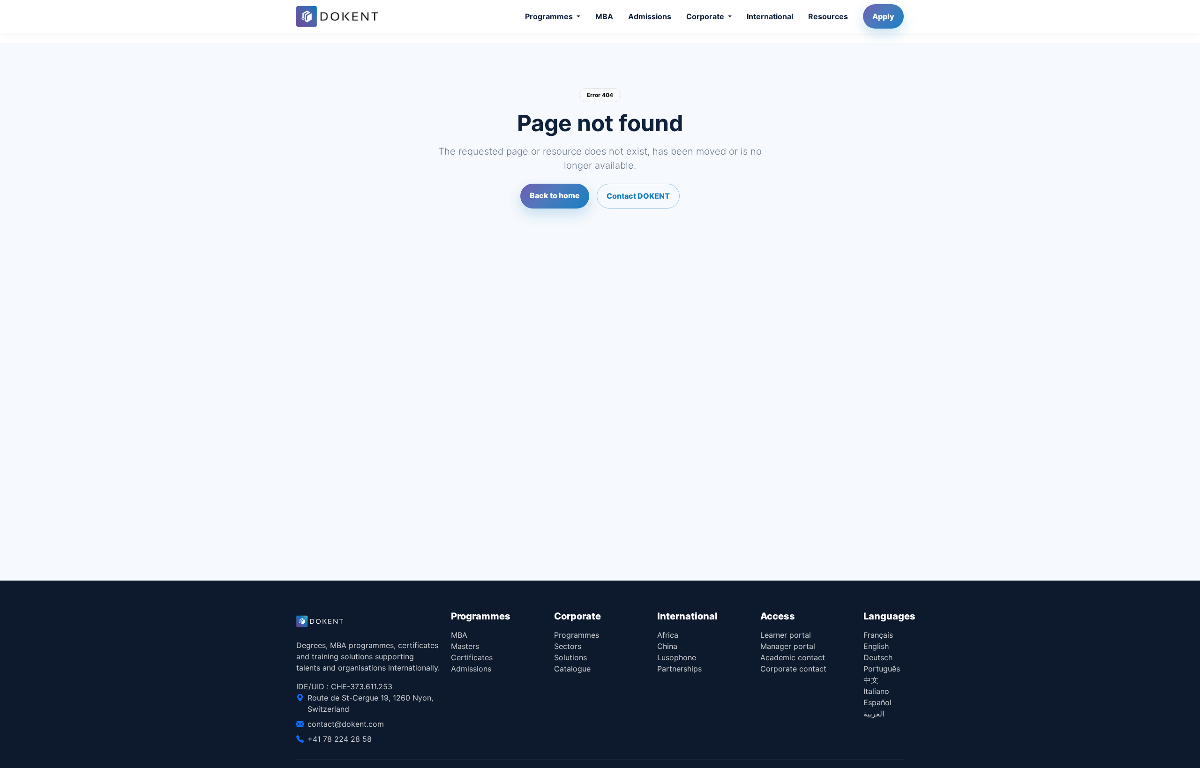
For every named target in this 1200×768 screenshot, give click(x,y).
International (770, 16)
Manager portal (787, 646)
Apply (883, 16)
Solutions (570, 657)
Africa (667, 635)
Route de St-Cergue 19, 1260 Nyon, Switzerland (370, 703)
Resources (828, 16)
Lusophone (676, 657)
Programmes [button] (550, 16)
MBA (604, 16)
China (667, 646)
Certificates (472, 657)
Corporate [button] (706, 16)
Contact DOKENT (638, 196)
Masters (465, 646)
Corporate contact (793, 668)
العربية (873, 713)
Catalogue (572, 668)
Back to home (555, 195)
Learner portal (785, 635)
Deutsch (877, 657)
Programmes (576, 635)
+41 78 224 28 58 (340, 739)
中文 (870, 680)
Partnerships (679, 668)
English (876, 646)
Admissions (649, 16)
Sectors (567, 646)
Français (878, 635)
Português (881, 668)
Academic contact (792, 657)
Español (877, 702)
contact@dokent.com (346, 724)
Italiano (876, 691)
